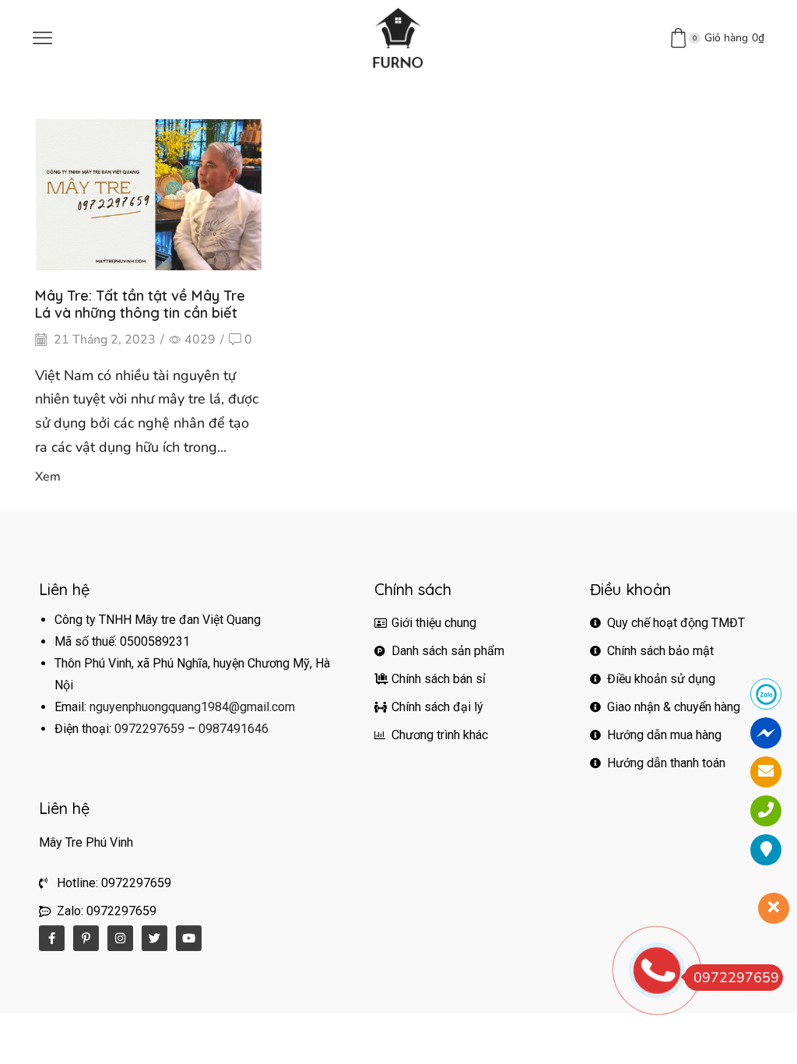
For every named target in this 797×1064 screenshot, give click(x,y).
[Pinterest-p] (86, 938)
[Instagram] (120, 938)
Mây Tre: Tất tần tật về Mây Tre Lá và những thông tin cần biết (140, 304)
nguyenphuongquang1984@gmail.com (192, 706)
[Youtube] (189, 938)
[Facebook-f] (52, 938)
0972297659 (149, 728)
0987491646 (233, 728)
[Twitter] (154, 938)
